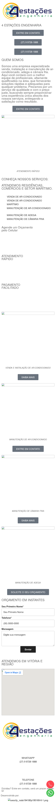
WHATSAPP (28, 757)
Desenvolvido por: (10, 795)
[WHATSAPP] (28, 749)
